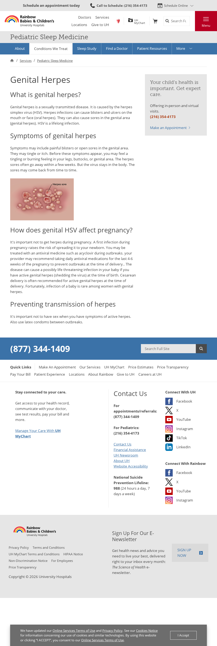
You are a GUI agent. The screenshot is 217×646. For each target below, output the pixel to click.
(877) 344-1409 (40, 348)
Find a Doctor (117, 48)
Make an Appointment (168, 127)
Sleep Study (86, 48)
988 (117, 488)
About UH (122, 460)
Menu (206, 25)
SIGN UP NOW (184, 552)
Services (26, 60)
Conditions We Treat (51, 48)
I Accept (183, 635)
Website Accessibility (131, 466)
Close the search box (192, 21)
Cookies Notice (147, 630)
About (20, 48)
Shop (155, 21)
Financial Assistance (130, 449)
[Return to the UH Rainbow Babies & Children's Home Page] (29, 21)
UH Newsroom (126, 455)
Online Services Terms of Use (74, 630)
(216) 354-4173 (163, 116)
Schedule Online (176, 5)
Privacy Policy (112, 630)
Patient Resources (152, 48)
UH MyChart (139, 21)
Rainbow (118, 21)
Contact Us (122, 444)
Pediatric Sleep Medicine (55, 60)
